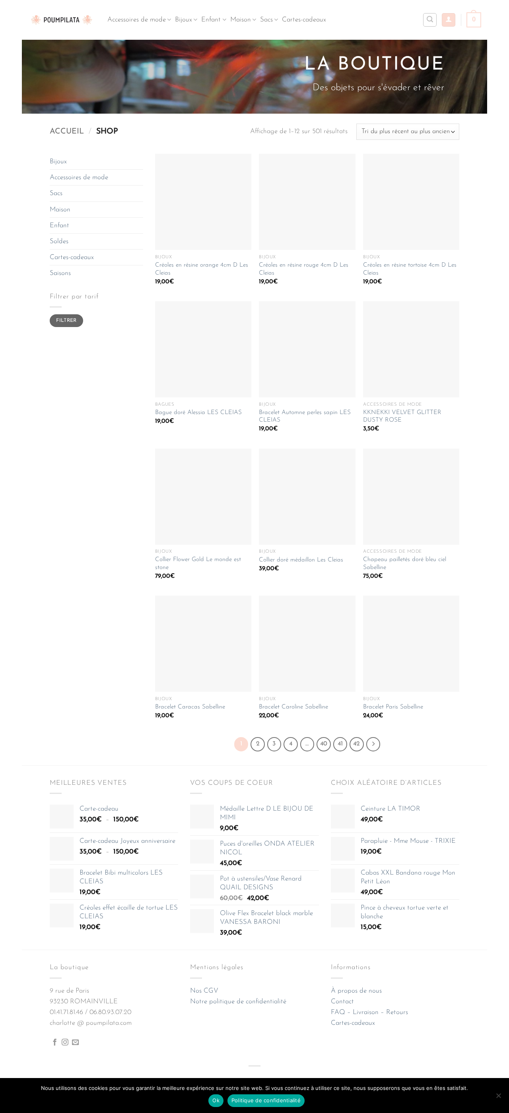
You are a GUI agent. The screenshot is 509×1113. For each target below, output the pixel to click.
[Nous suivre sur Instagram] (65, 1043)
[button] (448, 20)
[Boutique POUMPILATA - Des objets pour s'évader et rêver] (61, 20)
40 (323, 744)
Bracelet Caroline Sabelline (293, 707)
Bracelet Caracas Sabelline (190, 707)
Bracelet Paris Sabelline (393, 707)
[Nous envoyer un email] (75, 1043)
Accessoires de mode (136, 19)
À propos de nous (356, 990)
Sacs (266, 19)
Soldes (59, 241)
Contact (342, 1001)
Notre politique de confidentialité (238, 1001)
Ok (216, 1100)
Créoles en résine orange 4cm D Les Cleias (201, 269)
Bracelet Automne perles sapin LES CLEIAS (305, 417)
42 (356, 744)
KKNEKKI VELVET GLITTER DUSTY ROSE (402, 417)
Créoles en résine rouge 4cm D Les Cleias (303, 269)
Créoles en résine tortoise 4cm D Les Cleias (410, 269)
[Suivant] (373, 744)
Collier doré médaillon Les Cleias (301, 560)
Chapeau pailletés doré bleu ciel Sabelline (404, 564)
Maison (240, 19)
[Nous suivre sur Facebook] (54, 1043)
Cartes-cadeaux (304, 19)
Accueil (67, 131)
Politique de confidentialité (266, 1100)
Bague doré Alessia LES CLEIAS (198, 413)
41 (340, 744)
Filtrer (66, 320)
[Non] (498, 1098)
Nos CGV (204, 990)
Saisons (60, 273)
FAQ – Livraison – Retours (369, 1012)
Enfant (211, 19)
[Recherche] (430, 20)
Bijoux (183, 19)
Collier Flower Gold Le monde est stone (198, 564)
